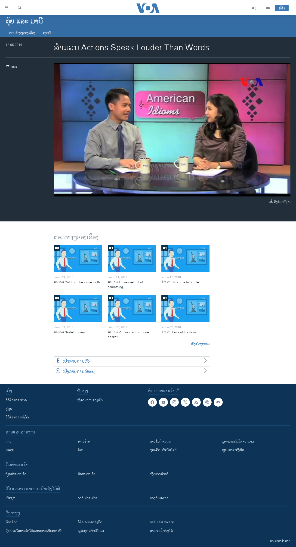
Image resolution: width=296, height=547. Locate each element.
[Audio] (254, 8)
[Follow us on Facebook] (152, 402)
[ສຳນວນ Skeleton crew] (78, 308)
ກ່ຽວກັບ (47, 33)
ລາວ (8, 441)
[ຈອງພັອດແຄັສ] (218, 402)
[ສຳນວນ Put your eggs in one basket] (132, 308)
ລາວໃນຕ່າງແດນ (160, 441)
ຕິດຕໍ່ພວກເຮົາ (86, 474)
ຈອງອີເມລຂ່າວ (159, 498)
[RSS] (196, 402)
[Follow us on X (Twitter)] (185, 402)
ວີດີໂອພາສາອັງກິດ (17, 417)
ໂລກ (80, 450)
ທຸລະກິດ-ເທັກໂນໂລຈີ (163, 450)
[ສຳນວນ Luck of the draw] (185, 308)
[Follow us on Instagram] (174, 402)
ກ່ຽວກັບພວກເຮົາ (16, 474)
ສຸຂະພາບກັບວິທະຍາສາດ (238, 441)
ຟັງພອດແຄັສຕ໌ (159, 474)
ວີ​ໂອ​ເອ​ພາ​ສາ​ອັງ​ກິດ (90, 522)
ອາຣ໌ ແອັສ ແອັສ (87, 498)
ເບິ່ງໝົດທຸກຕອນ (200, 344)
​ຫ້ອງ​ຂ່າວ (11, 522)
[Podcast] (207, 402)
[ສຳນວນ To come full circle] (185, 258)
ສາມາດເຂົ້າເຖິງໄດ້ (161, 530)
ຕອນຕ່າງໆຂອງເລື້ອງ (22, 33)
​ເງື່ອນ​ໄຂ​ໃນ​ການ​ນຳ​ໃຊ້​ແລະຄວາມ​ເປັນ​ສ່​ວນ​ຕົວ (34, 530)
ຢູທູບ (9, 408)
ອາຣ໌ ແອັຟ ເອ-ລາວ (162, 522)
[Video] (268, 8)
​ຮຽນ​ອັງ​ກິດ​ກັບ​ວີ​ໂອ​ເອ (91, 530)
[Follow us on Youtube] (163, 402)
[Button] (11, 67)
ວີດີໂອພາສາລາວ (16, 400)
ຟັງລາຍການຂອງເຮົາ (90, 400)
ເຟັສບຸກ (10, 498)
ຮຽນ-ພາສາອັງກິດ (233, 450)
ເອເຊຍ (10, 450)
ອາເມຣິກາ (84, 441)
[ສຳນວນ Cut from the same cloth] (78, 258)
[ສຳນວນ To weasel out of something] (132, 258)
